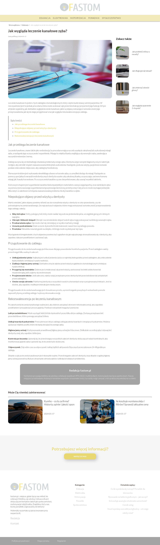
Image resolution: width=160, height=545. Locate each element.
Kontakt (14, 523)
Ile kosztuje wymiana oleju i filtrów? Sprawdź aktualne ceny (132, 403)
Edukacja (44, 18)
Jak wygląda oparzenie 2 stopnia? (141, 106)
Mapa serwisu (43, 541)
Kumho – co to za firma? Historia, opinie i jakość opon (59, 403)
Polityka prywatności (20, 541)
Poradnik (94, 18)
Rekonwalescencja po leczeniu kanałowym (34, 136)
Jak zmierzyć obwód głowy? (140, 88)
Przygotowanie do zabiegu (27, 132)
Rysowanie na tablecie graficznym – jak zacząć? (128, 497)
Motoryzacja (78, 18)
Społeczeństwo (111, 18)
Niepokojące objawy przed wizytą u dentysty (35, 128)
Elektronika (60, 18)
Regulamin (61, 541)
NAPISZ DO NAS (80, 456)
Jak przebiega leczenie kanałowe (30, 124)
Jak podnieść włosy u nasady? (141, 52)
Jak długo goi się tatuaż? (142, 71)
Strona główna (14, 25)
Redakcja (15, 518)
